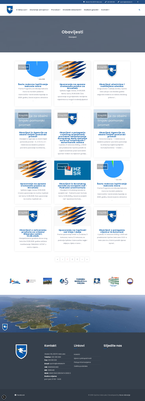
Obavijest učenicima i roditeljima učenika (112, 85)
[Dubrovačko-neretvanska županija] (14, 281)
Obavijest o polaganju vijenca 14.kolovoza (112, 231)
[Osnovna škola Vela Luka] (97, 281)
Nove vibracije (124, 395)
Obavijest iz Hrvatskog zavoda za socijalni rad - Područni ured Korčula (72, 185)
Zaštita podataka (80, 366)
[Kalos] (113, 281)
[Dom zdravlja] (130, 281)
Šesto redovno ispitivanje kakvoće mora (33, 85)
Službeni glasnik (91, 10)
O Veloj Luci (21, 10)
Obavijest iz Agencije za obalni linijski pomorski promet (33, 134)
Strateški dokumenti (72, 10)
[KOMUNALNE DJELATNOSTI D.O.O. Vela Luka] (64, 281)
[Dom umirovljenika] (31, 281)
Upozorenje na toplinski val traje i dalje (72, 231)
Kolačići (77, 354)
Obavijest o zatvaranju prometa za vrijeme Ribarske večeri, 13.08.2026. (33, 233)
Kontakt (104, 10)
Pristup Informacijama (82, 362)
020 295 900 (111, 2)
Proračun (55, 10)
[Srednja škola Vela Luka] (80, 281)
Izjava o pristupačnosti (82, 358)
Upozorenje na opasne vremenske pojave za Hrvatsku (72, 86)
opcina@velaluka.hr (126, 2)
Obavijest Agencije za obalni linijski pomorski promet (112, 134)
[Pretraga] (139, 10)
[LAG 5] (47, 281)
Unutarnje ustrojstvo (39, 10)
